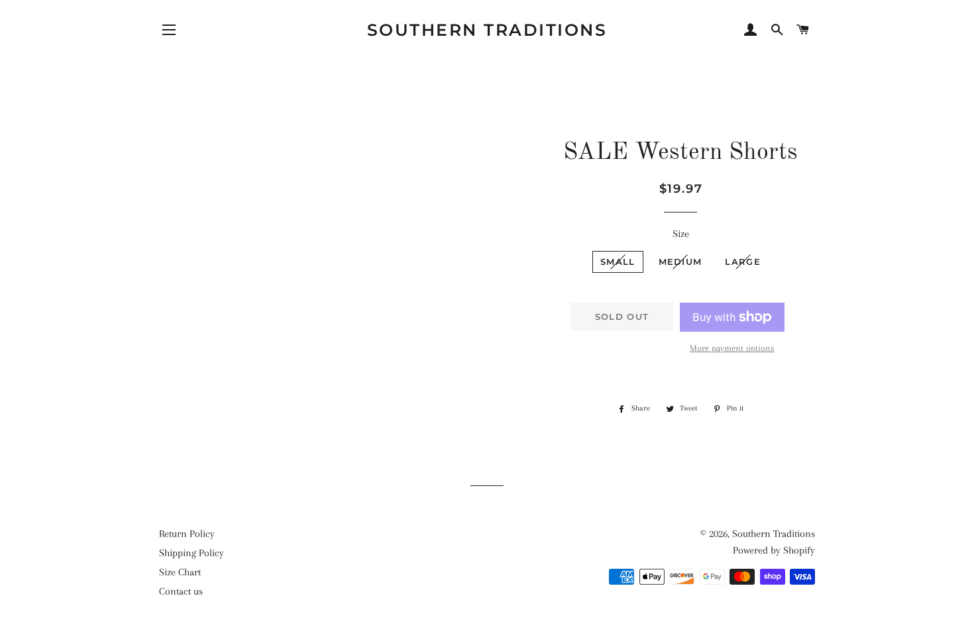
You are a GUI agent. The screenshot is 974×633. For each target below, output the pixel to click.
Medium (680, 261)
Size (681, 234)
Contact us (181, 591)
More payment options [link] (732, 348)
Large (743, 261)
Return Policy (187, 534)
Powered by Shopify (774, 550)
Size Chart (180, 572)
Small (617, 261)
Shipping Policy (191, 553)
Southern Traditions (487, 30)
